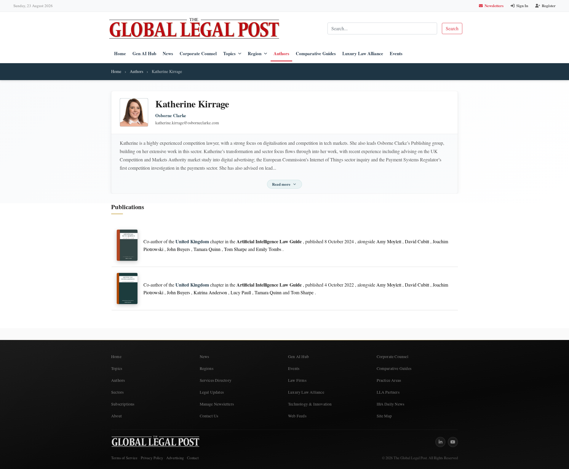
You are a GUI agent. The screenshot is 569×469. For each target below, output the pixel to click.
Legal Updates (212, 392)
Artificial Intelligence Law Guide (269, 241)
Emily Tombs (268, 249)
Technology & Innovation (310, 404)
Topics (229, 53)
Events (396, 53)
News (168, 53)
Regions (206, 368)
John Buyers (178, 249)
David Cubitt (417, 241)
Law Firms (297, 380)
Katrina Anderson (210, 292)
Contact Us (209, 416)
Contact (193, 457)
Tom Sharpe (235, 249)
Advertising (175, 457)
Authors (281, 53)
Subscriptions (123, 404)
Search (452, 28)
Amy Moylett (388, 241)
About (116, 416)
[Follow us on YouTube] (453, 442)
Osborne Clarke (170, 115)
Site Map (384, 416)
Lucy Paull (241, 292)
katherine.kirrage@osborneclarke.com (187, 122)
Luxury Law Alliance (362, 53)
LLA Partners (388, 392)
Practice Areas (389, 380)
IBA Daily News (391, 404)
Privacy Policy (152, 457)
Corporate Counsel (198, 53)
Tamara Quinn (207, 249)
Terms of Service (124, 457)
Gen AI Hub (144, 53)
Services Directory (216, 380)
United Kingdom (192, 241)
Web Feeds (297, 416)
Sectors (117, 392)
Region (254, 53)
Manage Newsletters (217, 404)
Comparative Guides (316, 53)
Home (120, 53)
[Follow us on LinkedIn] (440, 442)
